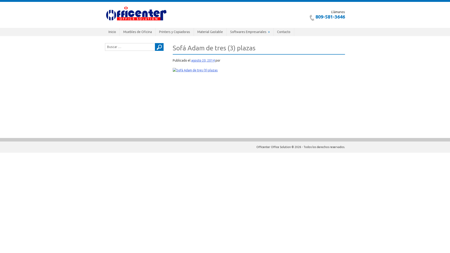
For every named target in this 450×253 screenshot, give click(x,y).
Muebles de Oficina (137, 32)
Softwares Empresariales (248, 32)
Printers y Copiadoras (174, 32)
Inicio (112, 32)
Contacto (283, 32)
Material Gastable (210, 32)
